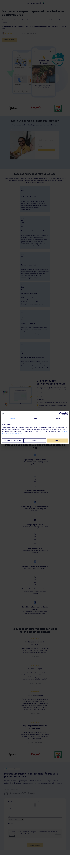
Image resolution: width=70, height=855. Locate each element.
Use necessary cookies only (13, 440)
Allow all (57, 440)
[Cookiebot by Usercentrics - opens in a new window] (60, 413)
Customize (34, 440)
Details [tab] (35, 418)
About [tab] (58, 418)
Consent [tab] (12, 418)
